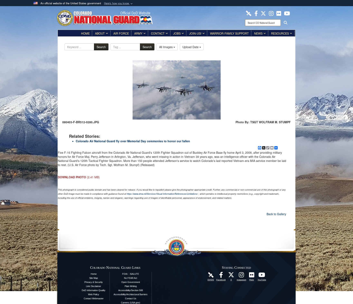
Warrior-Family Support (229, 33)
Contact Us (130, 298)
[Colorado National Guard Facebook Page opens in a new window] (256, 13)
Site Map (93, 278)
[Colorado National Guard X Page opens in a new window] (263, 13)
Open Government (130, 282)
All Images (166, 47)
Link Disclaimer (93, 286)
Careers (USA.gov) (130, 302)
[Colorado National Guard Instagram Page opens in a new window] (271, 13)
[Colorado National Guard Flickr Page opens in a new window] (278, 13)
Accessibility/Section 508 (130, 290)
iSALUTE (134, 274)
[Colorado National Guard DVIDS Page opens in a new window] (249, 13)
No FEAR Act (130, 278)
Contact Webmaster (94, 298)
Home (85, 33)
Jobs (177, 33)
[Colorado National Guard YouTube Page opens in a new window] (287, 13)
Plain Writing (131, 286)
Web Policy (93, 294)
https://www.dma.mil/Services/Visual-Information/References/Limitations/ (162, 193)
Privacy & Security (93, 282)
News (258, 33)
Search (101, 47)
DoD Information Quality (93, 290)
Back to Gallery (276, 214)
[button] (118, 3)
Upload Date (190, 47)
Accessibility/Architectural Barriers (130, 294)
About (100, 33)
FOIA (124, 274)
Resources (280, 33)
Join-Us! (195, 33)
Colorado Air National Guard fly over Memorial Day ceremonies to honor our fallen (133, 141)
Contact (158, 33)
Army (138, 33)
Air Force (121, 33)
